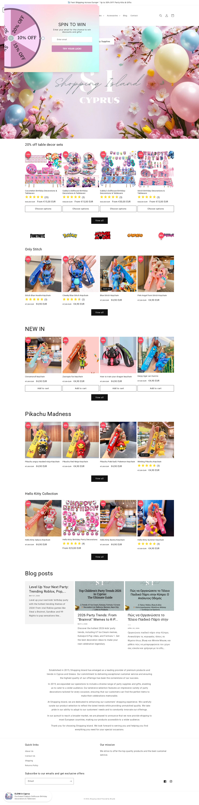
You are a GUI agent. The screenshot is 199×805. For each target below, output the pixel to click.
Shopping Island (95, 799)
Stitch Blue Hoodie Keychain (38, 295)
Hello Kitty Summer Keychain (151, 540)
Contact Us (30, 756)
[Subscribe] (71, 781)
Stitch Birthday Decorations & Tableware (151, 192)
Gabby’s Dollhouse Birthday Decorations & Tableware (112, 192)
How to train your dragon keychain (116, 377)
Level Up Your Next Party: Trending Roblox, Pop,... (49, 589)
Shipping (29, 761)
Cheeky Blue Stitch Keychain (75, 295)
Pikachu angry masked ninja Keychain (42, 462)
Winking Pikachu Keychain (150, 462)
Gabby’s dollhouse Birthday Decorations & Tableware (75, 192)
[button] (113, 15)
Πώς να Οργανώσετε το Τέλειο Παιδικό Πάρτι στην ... (148, 619)
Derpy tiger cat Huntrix (148, 376)
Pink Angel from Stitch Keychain (152, 295)
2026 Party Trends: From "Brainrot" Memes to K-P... (98, 617)
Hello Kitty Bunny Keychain (112, 540)
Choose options (43, 209)
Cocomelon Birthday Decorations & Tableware (41, 192)
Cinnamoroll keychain (35, 377)
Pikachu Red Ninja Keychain (75, 462)
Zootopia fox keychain (73, 377)
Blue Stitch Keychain (109, 295)
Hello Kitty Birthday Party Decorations (80, 539)
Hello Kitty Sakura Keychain (37, 540)
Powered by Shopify (108, 799)
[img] (34, 197)
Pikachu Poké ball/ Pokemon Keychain (117, 462)
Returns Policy (31, 765)
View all (99, 220)
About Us (29, 751)
